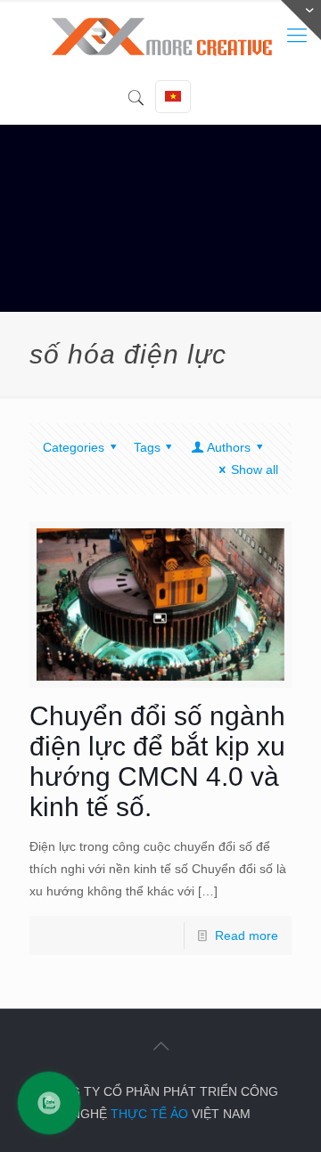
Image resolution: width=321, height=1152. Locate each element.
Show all (254, 469)
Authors (229, 447)
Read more (246, 935)
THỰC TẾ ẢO (149, 1114)
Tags (147, 447)
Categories (73, 447)
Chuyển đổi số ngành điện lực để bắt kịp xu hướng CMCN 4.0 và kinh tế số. (157, 761)
